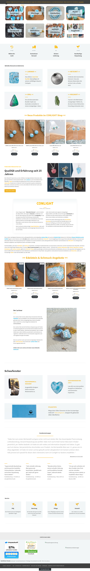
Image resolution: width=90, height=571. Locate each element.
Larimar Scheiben (16, 249)
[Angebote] (75, 31)
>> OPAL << (29, 94)
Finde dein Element (10, 190)
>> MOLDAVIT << (74, 94)
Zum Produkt (14, 153)
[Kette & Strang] (55, 13)
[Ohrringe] (35, 13)
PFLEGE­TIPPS (52, 407)
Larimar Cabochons (74, 247)
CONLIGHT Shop (30, 249)
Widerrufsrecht (26, 565)
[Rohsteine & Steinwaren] (75, 13)
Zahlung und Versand (36, 565)
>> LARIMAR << (30, 71)
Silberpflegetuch (59, 413)
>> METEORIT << (74, 71)
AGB (13, 565)
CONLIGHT (70, 240)
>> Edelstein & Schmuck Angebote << (45, 257)
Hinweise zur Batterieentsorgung (56, 565)
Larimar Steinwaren (62, 247)
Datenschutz (18, 565)
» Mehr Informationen (45, 561)
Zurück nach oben (45, 537)
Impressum (44, 565)
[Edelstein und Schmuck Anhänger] (14, 13)
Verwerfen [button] (81, 2)
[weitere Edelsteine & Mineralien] (55, 31)
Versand (15, 149)
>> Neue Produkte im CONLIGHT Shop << (45, 115)
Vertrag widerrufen (45, 569)
